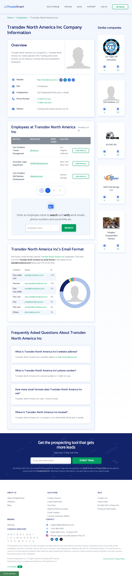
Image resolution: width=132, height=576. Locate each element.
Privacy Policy (101, 468)
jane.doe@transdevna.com (36, 283)
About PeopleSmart (15, 498)
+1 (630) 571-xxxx (44, 99)
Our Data (51, 505)
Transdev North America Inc (52, 256)
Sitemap (10, 525)
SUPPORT (91, 6)
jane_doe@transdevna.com (36, 297)
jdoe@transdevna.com (34, 275)
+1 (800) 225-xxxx (44, 102)
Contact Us (102, 498)
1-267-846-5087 (57, 528)
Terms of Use (88, 468)
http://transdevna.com (46, 79)
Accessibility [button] (12, 566)
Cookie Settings (9, 574)
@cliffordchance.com (39, 163)
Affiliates (11, 502)
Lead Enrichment (54, 502)
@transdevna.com (32, 312)
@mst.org (34, 150)
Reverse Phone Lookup (57, 509)
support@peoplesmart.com (62, 525)
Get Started (120, 7)
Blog (9, 505)
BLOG (79, 6)
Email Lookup (53, 512)
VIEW (80, 150)
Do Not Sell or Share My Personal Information (108, 507)
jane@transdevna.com (34, 302)
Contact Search (54, 498)
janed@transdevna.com (34, 288)
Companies (21, 18)
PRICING (68, 6)
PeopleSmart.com (43, 471)
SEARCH (69, 227)
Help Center (103, 502)
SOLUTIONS (52, 6)
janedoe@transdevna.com (36, 307)
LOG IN (104, 6)
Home (10, 18)
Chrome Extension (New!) (58, 516)
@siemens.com (36, 176)
